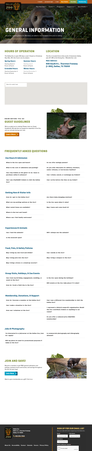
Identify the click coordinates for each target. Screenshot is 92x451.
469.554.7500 (20, 436)
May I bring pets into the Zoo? (17, 257)
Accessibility (16, 445)
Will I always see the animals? (58, 232)
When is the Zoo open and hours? (18, 162)
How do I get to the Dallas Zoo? (17, 197)
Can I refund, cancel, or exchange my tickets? (63, 175)
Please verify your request (64, 444)
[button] (25, 162)
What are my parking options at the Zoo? (21, 202)
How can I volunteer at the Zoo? (18, 310)
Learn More (11, 134)
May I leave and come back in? (58, 207)
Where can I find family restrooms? (19, 217)
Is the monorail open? (14, 237)
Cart (58, 1)
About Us (7, 445)
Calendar (29, 445)
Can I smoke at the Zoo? (55, 252)
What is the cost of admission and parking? (22, 167)
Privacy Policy (44, 445)
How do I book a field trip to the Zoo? (20, 285)
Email (58, 433)
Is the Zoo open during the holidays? (60, 278)
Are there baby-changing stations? (59, 197)
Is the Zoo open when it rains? (58, 202)
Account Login (49, 1)
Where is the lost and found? (16, 212)
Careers (36, 445)
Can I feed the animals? (14, 232)
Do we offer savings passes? (57, 162)
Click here (30, 379)
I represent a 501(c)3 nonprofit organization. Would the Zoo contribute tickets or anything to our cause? (65, 309)
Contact (23, 445)
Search (40, 1)
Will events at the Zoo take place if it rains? (63, 283)
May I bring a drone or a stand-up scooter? (21, 263)
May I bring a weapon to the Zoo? (59, 257)
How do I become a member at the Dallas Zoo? (23, 300)
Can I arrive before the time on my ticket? (62, 180)
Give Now (73, 1)
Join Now (10, 373)
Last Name (60, 439)
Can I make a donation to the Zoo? (18, 305)
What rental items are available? (18, 207)
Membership (82, 1)
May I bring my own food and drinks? (19, 252)
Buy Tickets (64, 1)
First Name (72, 433)
